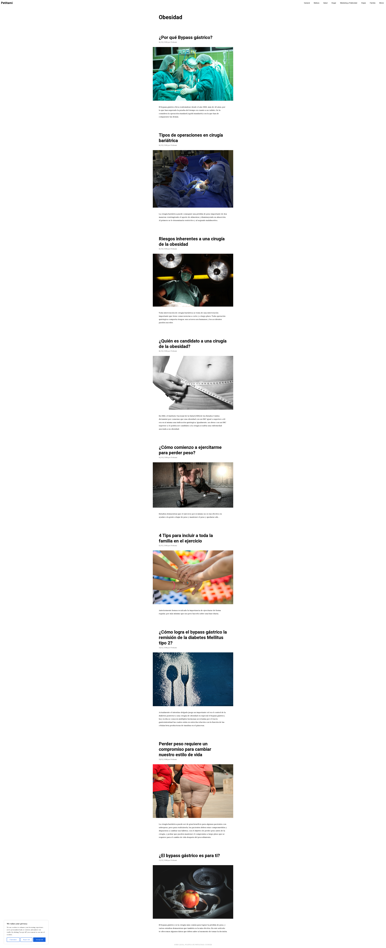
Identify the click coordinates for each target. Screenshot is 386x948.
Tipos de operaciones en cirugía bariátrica (191, 138)
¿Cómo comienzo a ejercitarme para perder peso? (190, 450)
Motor (381, 3)
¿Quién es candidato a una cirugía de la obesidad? (193, 344)
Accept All (39, 940)
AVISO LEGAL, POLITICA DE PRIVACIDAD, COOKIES (193, 945)
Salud (325, 3)
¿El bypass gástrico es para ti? (189, 855)
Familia (372, 3)
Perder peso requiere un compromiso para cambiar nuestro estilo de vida (185, 749)
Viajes (363, 3)
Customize (13, 940)
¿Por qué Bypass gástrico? (186, 37)
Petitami (7, 3)
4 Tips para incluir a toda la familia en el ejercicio (186, 538)
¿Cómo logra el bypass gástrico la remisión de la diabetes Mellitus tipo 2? (193, 637)
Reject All (26, 940)
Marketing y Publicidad (348, 3)
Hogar (334, 3)
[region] (26, 932)
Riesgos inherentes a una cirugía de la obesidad (192, 242)
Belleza (316, 3)
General (307, 3)
